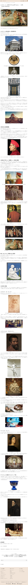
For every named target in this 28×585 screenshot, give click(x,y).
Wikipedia (11, 51)
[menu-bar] (1, 1)
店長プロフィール (11, 570)
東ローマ (14, 131)
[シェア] (3, 546)
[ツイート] (4, 546)
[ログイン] (21, 0)
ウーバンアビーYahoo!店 (21, 571)
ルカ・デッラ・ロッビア (3, 260)
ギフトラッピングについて (3, 574)
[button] (26, 560)
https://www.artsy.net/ (8, 280)
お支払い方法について (3, 575)
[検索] (25, 0)
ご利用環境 (11, 575)
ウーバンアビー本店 (21, 570)
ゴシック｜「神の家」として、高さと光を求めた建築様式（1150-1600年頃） (8, 555)
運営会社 (11, 571)
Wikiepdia (9, 536)
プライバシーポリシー (12, 574)
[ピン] (6, 546)
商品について (2, 571)
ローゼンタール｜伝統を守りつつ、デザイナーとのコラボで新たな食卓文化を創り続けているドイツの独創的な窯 (20, 555)
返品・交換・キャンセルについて (4, 578)
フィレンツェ (4, 34)
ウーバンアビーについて (3, 570)
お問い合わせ (11, 578)
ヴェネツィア (10, 476)
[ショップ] (23, 0)
